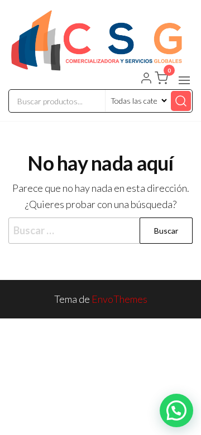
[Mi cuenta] (146, 79)
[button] (184, 80)
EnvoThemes (119, 299)
